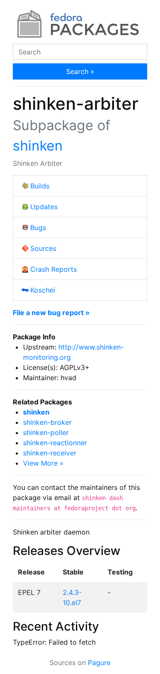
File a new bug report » (51, 312)
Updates (44, 206)
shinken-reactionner (55, 442)
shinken (38, 145)
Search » (80, 71)
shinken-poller (46, 432)
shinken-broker (47, 422)
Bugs (38, 227)
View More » (43, 463)
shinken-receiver (49, 453)
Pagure (99, 662)
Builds (39, 186)
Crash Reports (53, 269)
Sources (43, 248)
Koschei (42, 290)
